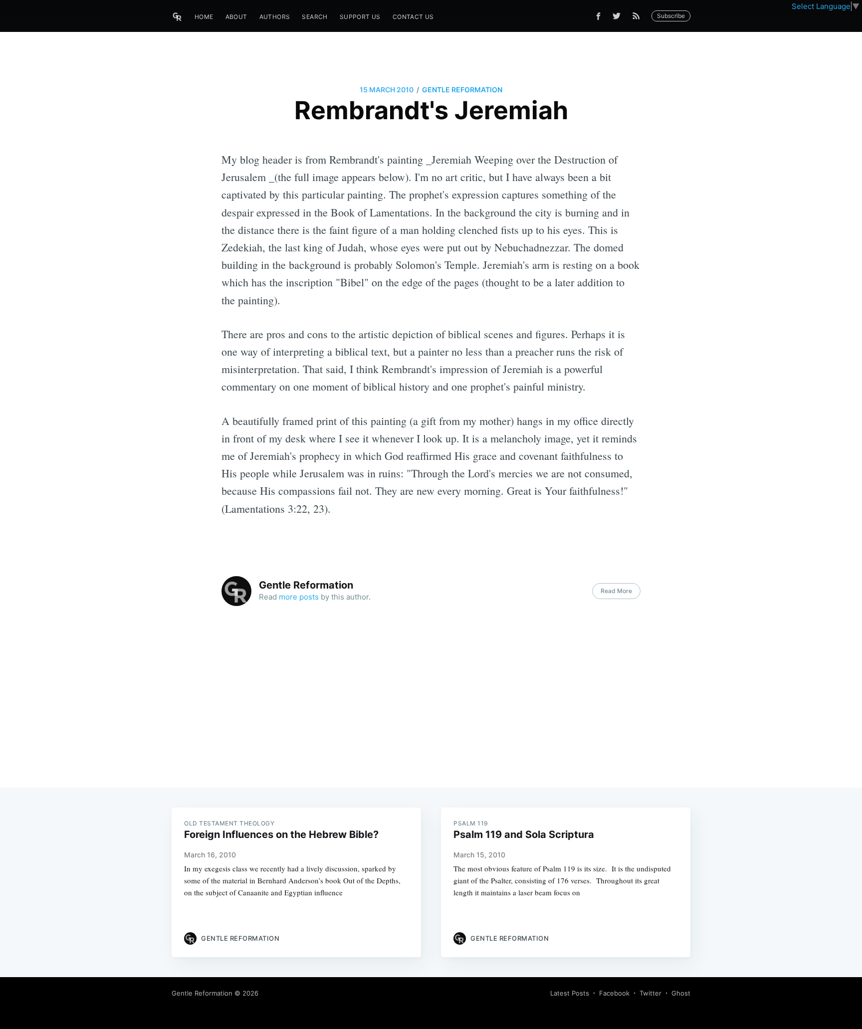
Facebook (614, 993)
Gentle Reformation (462, 89)
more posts (299, 597)
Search (314, 16)
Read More (616, 591)
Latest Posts (569, 993)
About (236, 16)
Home (204, 16)
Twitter (650, 993)
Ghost (680, 993)
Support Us (360, 16)
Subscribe (671, 15)
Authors (274, 16)
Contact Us (413, 16)
